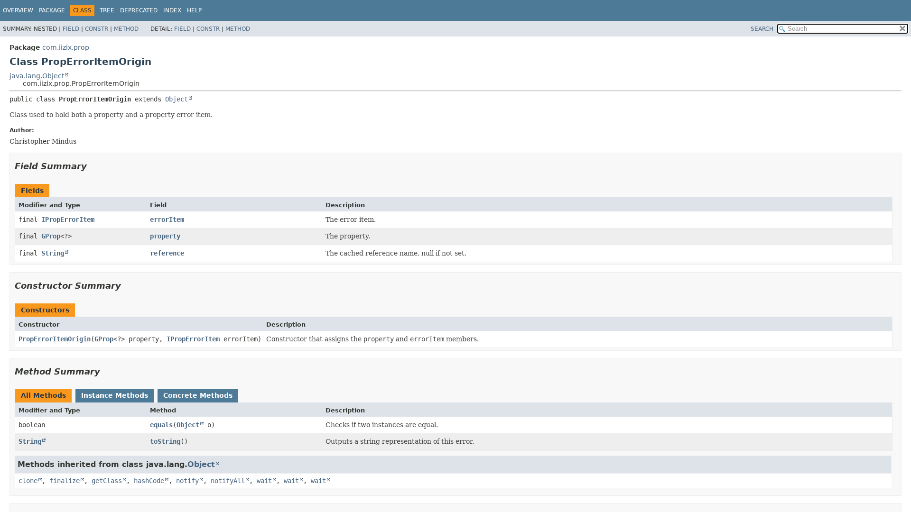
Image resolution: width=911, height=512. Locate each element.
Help (194, 10)
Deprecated (139, 10)
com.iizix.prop (65, 47)
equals (161, 425)
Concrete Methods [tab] (197, 395)
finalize (64, 481)
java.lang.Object (36, 76)
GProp (50, 236)
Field (71, 29)
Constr (96, 29)
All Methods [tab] (43, 395)
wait (264, 481)
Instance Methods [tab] (114, 395)
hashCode (149, 481)
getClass (107, 481)
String (52, 253)
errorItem (167, 219)
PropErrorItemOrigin (55, 339)
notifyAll (228, 481)
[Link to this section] (93, 166)
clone (28, 481)
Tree (107, 10)
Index (172, 10)
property (165, 236)
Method (126, 29)
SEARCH (762, 29)
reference (167, 253)
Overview (18, 10)
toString (165, 441)
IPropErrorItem (67, 219)
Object (176, 99)
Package (52, 10)
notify (187, 481)
